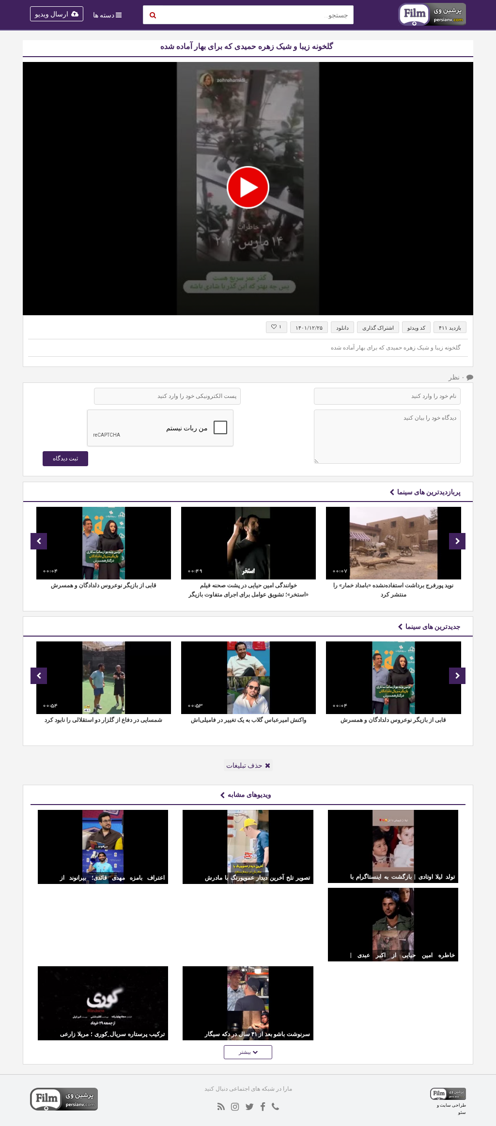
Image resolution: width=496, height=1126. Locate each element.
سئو (462, 1112)
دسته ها (104, 15)
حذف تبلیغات (244, 765)
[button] (248, 187)
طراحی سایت (453, 1105)
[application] (248, 188)
